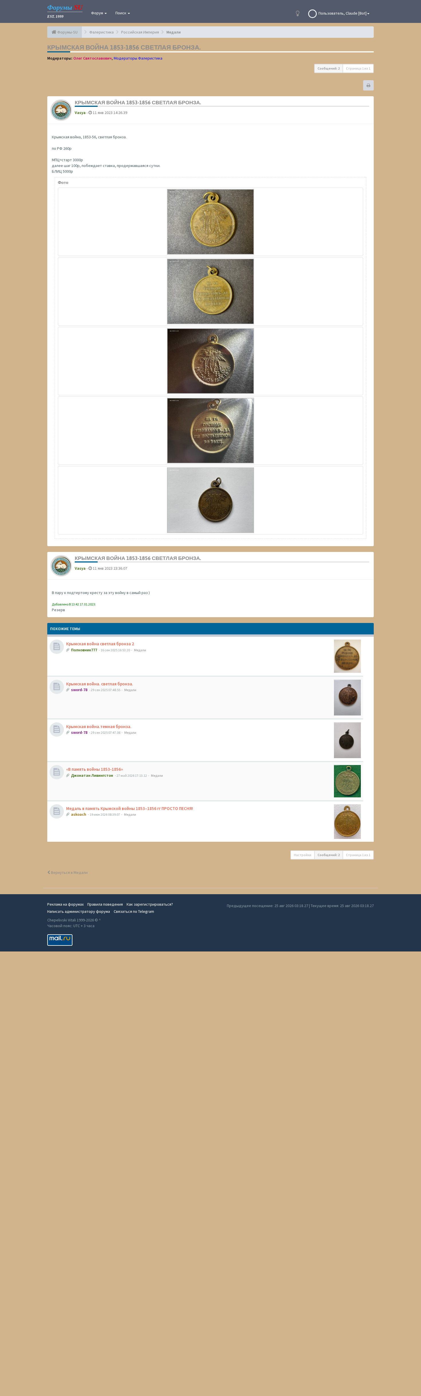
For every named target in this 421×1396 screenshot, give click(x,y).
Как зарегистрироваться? (150, 904)
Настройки (302, 855)
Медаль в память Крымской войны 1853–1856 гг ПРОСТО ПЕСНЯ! (129, 808)
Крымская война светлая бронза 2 (100, 643)
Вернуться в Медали (69, 872)
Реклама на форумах (65, 904)
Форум (97, 12)
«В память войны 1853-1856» (94, 769)
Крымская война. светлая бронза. (99, 684)
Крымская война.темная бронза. (98, 726)
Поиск (121, 12)
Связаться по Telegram (134, 911)
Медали (140, 650)
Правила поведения (105, 904)
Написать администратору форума (78, 911)
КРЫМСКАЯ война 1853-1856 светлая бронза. (123, 47)
